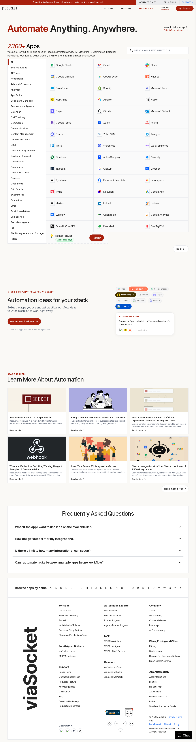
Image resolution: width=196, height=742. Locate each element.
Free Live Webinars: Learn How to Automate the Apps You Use (66, 2)
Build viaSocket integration (175, 30)
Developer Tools (20, 172)
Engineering (17, 216)
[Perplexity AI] (73, 730)
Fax (13, 228)
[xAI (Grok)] (79, 730)
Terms (179, 717)
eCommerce (17, 194)
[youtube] (131, 723)
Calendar (16, 111)
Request (96, 237)
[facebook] (116, 723)
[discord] (120, 730)
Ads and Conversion (22, 84)
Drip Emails (17, 189)
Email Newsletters (20, 211)
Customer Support (21, 156)
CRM (13, 145)
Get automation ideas (22, 321)
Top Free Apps (19, 67)
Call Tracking (18, 117)
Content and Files (20, 139)
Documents (17, 183)
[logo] (11, 8)
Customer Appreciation (23, 150)
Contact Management (22, 134)
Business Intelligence (22, 106)
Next (179, 249)
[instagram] (109, 723)
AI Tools (15, 73)
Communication (19, 128)
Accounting (17, 78)
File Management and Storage (27, 233)
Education (16, 200)
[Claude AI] (67, 730)
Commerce (17, 123)
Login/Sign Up (184, 8)
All (12, 62)
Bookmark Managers (22, 100)
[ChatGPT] (61, 730)
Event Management (21, 222)
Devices (15, 178)
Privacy (171, 717)
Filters (14, 239)
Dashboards (17, 161)
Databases (17, 167)
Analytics (16, 89)
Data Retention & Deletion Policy (164, 724)
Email (14, 205)
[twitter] (124, 723)
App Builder (17, 95)
